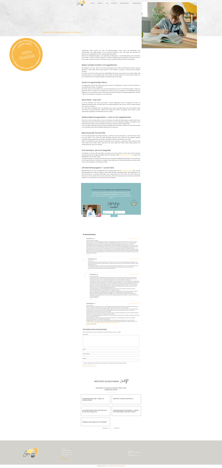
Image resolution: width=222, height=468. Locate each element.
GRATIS (92, 3)
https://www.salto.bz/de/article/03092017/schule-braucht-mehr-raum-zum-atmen (102, 322)
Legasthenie (46, 27)
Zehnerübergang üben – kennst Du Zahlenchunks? (93, 399)
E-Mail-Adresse (86, 353)
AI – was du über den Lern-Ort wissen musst (115, 466)
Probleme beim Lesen (126, 170)
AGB (62, 456)
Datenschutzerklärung (134, 452)
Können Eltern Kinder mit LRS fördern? (94, 422)
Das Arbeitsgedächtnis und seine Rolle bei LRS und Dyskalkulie (94, 411)
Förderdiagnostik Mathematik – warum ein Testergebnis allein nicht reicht (125, 411)
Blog (107, 3)
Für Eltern (113, 3)
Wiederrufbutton (132, 455)
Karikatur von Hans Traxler (126, 155)
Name (84, 349)
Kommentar (86, 334)
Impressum (130, 451)
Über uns (100, 3)
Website (84, 358)
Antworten (87, 254)
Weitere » (117, 428)
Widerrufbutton (64, 459)
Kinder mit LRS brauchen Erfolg (123, 398)
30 (114, 428)
